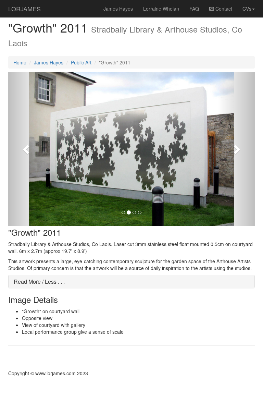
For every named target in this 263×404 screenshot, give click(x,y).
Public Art (81, 62)
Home (19, 62)
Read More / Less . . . (39, 281)
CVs (246, 8)
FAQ (194, 8)
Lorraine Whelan (161, 8)
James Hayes (118, 8)
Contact (223, 8)
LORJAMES (24, 8)
